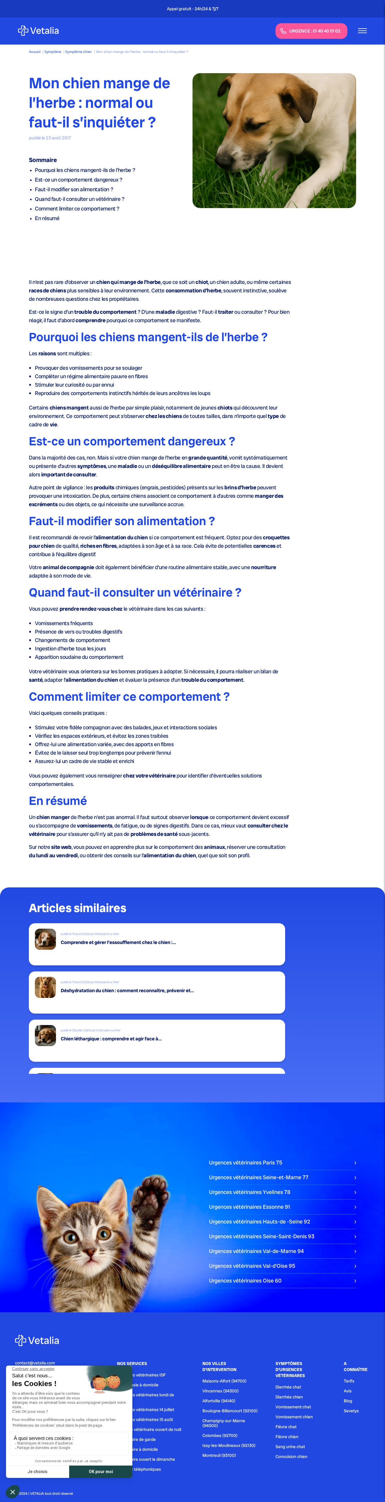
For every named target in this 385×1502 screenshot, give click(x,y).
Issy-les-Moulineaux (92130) (229, 1445)
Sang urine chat (290, 1446)
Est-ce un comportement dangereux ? (78, 179)
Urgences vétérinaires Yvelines (249, 1192)
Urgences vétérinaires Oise (245, 1280)
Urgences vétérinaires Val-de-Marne (256, 1251)
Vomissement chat (293, 1407)
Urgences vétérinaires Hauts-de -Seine (259, 1221)
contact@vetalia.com (35, 1363)
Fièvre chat (286, 1426)
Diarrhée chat (288, 1387)
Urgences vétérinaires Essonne (249, 1206)
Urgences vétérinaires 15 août (145, 1419)
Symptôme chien (78, 51)
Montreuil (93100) (219, 1455)
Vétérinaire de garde (136, 1439)
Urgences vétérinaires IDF (141, 1375)
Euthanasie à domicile (138, 1385)
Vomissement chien (294, 1416)
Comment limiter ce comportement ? (77, 208)
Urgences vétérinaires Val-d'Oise (252, 1265)
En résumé (47, 218)
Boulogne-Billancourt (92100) (230, 1410)
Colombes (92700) (220, 1435)
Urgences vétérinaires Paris (245, 1162)
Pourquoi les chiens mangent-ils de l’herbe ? (85, 170)
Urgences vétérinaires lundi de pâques (145, 1397)
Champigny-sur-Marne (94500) (223, 1423)
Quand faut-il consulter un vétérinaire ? (80, 198)
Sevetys (351, 1410)
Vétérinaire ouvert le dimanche (146, 1459)
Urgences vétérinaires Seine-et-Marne (259, 1177)
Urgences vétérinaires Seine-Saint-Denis (261, 1236)
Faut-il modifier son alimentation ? (74, 189)
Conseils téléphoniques (139, 1469)
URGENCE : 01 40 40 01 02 (314, 31)
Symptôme (53, 51)
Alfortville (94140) (219, 1401)
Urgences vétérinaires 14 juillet (145, 1409)
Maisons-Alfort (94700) (224, 1381)
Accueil (34, 51)
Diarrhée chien (289, 1397)
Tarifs (349, 1381)
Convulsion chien (291, 1456)
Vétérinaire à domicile (137, 1449)
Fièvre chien (287, 1436)
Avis (348, 1391)
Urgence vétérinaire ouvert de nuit (149, 1429)
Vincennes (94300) (220, 1391)
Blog (348, 1401)
